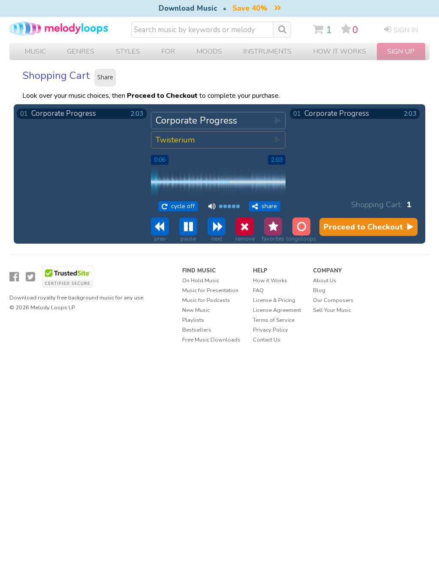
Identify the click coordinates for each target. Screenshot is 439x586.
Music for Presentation (210, 290)
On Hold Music (200, 280)
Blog (319, 290)
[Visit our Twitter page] (30, 276)
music (35, 51)
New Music (196, 310)
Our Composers (333, 300)
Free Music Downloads (211, 340)
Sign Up (401, 51)
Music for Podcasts (206, 300)
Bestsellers (196, 330)
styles (128, 51)
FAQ (258, 290)
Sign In (406, 30)
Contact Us (266, 340)
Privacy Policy (270, 330)
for (168, 51)
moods (209, 51)
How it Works (339, 51)
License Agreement (277, 310)
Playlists (193, 320)
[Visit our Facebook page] (14, 276)
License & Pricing (274, 300)
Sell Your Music (332, 310)
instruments (267, 51)
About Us (325, 280)
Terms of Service (274, 320)
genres (80, 51)
